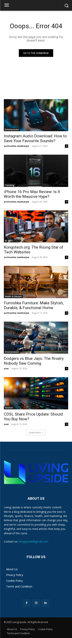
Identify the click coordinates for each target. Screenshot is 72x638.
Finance (8, 407)
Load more (35, 432)
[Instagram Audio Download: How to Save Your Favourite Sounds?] (36, 115)
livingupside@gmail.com (33, 541)
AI (6, 240)
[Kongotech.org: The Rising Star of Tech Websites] (36, 226)
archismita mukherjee (16, 145)
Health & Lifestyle (13, 296)
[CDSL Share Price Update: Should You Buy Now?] (36, 393)
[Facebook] (26, 603)
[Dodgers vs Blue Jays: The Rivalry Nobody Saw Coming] (36, 338)
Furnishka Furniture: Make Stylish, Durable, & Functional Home (34, 305)
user (6, 368)
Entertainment (12, 129)
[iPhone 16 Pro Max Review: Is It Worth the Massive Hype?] (36, 171)
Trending (9, 185)
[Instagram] (36, 603)
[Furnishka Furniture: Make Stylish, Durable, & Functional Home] (36, 282)
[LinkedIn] (45, 603)
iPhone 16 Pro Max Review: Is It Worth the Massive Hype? (32, 194)
